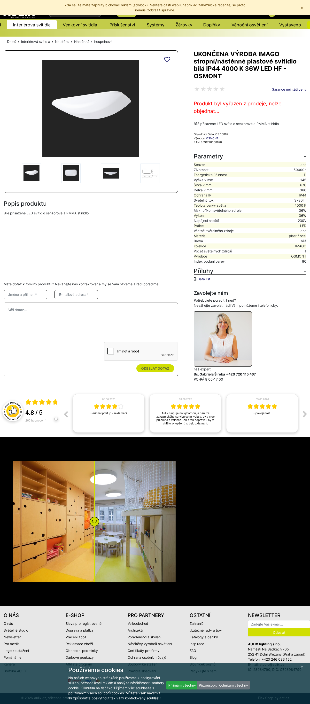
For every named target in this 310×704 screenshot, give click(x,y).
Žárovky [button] (184, 24)
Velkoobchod (138, 623)
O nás (8, 623)
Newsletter (12, 637)
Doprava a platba (79, 630)
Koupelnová (103, 41)
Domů (11, 41)
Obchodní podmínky (82, 651)
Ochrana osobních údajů (147, 657)
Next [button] (305, 414)
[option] (109, 413)
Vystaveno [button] (290, 24)
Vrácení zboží (76, 637)
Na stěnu (62, 41)
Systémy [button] (155, 24)
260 (35, 420)
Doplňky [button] (211, 24)
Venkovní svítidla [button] (80, 24)
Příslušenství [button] (122, 24)
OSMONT (212, 138)
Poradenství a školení (144, 637)
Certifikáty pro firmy (143, 651)
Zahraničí (197, 623)
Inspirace (197, 644)
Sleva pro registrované (83, 623)
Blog (193, 657)
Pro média (12, 644)
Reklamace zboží (79, 644)
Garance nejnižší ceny (289, 89)
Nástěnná (81, 41)
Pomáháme (12, 657)
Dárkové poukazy (80, 657)
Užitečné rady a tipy (206, 630)
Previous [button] (65, 414)
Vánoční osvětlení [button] (250, 24)
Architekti (135, 630)
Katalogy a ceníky (204, 637)
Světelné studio (16, 630)
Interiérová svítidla (35, 41)
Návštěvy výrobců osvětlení (150, 644)
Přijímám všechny (182, 685)
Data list (203, 279)
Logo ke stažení (16, 651)
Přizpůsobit (208, 685)
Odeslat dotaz (155, 368)
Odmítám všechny (233, 685)
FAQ (193, 651)
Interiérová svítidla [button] (32, 24)
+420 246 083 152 (277, 659)
